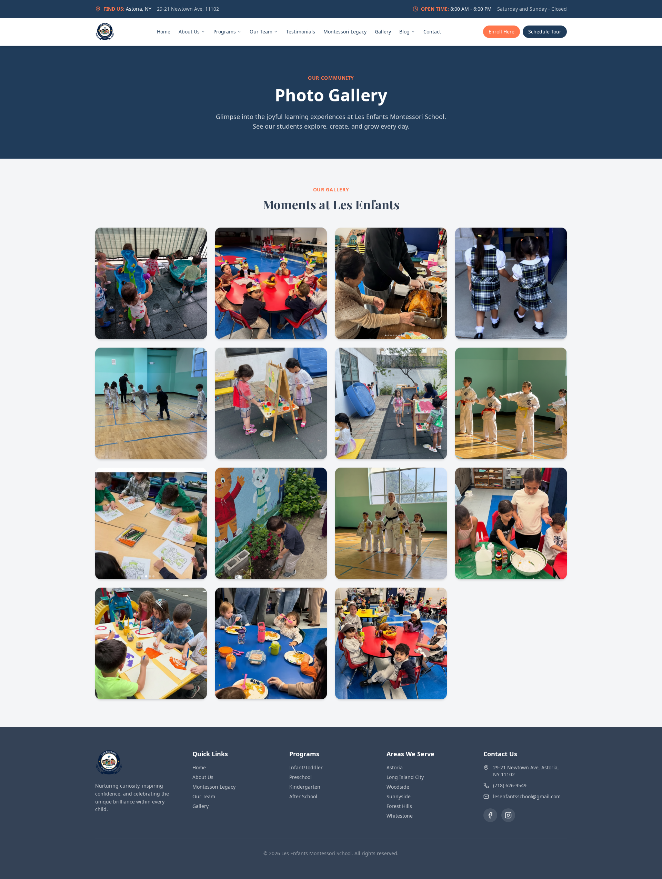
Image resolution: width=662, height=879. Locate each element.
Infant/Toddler (306, 767)
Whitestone (400, 815)
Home (163, 31)
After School (303, 796)
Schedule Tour (544, 31)
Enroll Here (501, 31)
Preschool (300, 777)
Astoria (395, 767)
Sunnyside (399, 796)
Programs (224, 31)
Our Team (261, 31)
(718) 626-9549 (509, 785)
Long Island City (405, 777)
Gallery (383, 31)
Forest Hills (399, 806)
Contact (432, 31)
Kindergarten (304, 786)
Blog (404, 31)
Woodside (398, 786)
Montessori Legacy (345, 31)
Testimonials (300, 31)
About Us (189, 31)
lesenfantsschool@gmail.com (527, 796)
